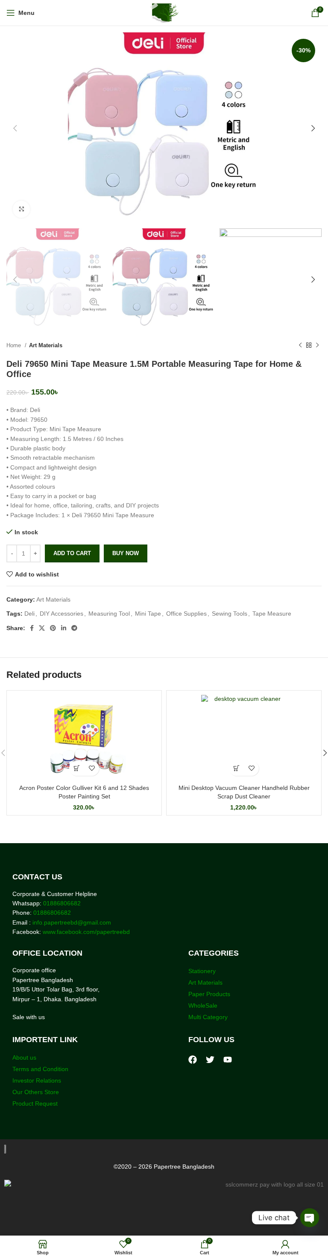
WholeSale (202, 1005)
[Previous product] (300, 345)
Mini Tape (148, 613)
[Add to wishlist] (91, 768)
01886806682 (61, 903)
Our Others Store (36, 1092)
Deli (29, 613)
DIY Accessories (61, 613)
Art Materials (45, 345)
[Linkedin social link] (64, 628)
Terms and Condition (40, 1069)
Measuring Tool (109, 613)
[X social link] (41, 628)
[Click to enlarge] (21, 209)
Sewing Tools (229, 613)
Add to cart (72, 553)
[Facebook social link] (31, 628)
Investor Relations (36, 1080)
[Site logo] (164, 12)
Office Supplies (186, 613)
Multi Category (208, 1017)
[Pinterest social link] (53, 628)
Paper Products (209, 994)
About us (24, 1057)
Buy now (125, 553)
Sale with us (28, 1017)
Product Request (35, 1103)
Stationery (202, 971)
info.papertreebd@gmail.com (71, 922)
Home (14, 345)
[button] (76, 768)
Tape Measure (271, 613)
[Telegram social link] (74, 628)
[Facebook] (192, 1059)
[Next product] (317, 345)
